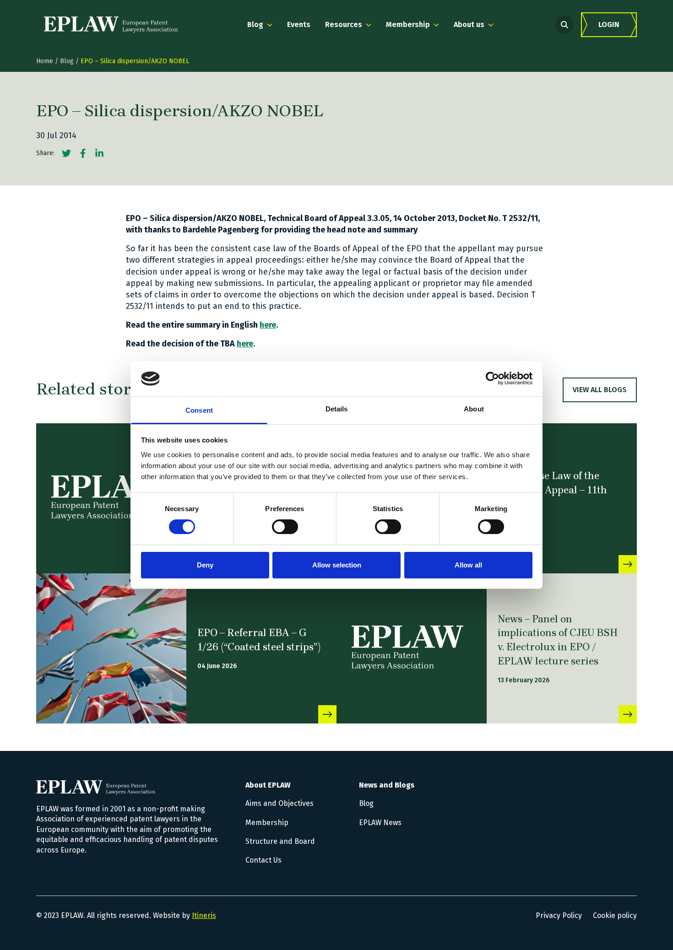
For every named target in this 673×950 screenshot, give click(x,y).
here (268, 325)
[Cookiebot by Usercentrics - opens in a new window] (492, 378)
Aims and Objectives (279, 803)
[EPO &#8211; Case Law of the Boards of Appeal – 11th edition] (628, 564)
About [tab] (474, 409)
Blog (67, 61)
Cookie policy (615, 915)
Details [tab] (337, 409)
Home (44, 61)
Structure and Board (280, 841)
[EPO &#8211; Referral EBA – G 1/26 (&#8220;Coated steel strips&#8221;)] (111, 648)
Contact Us (263, 860)
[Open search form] (564, 25)
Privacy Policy (559, 915)
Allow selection (336, 565)
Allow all (468, 565)
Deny (205, 565)
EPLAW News (380, 822)
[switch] (285, 526)
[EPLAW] (110, 24)
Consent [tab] (199, 410)
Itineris (204, 915)
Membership (266, 822)
